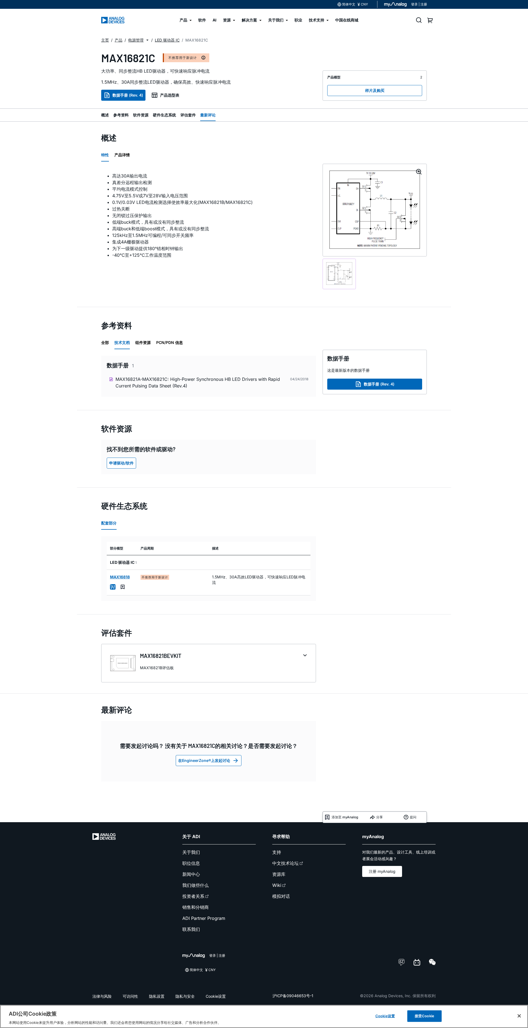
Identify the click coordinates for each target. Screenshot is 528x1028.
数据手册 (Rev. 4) (127, 95)
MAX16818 (120, 577)
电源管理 (136, 40)
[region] (264, 1016)
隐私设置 (156, 996)
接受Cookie (424, 1015)
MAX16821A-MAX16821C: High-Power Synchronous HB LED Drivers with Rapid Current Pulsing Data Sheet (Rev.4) (198, 382)
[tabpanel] (208, 215)
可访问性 (130, 996)
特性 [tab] (105, 154)
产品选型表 (169, 95)
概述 (105, 115)
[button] (147, 40)
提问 (413, 817)
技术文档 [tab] (122, 342)
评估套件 (188, 115)
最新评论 (208, 115)
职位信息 (191, 863)
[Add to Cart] (113, 587)
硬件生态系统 (164, 115)
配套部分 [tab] (109, 523)
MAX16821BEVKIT (161, 655)
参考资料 (121, 115)
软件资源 (140, 115)
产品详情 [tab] (122, 154)
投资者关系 (193, 896)
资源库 (278, 874)
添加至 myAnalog (345, 817)
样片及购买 (374, 90)
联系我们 (191, 929)
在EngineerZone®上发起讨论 (204, 760)
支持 (276, 852)
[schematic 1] (339, 274)
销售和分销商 (195, 907)
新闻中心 (191, 874)
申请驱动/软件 (121, 463)
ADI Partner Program (203, 918)
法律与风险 (102, 996)
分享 (379, 817)
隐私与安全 (185, 996)
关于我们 (191, 852)
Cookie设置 (216, 996)
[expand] (305, 655)
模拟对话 (281, 896)
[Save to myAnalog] (122, 587)
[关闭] (519, 1016)
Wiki (276, 885)
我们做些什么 (195, 885)
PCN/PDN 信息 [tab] (169, 342)
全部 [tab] (105, 342)
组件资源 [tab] (143, 342)
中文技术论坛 (285, 863)
